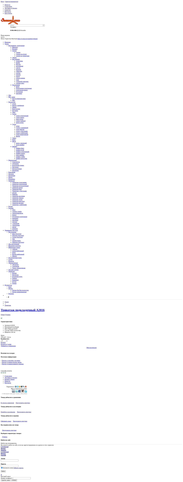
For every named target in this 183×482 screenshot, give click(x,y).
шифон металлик (21, 158)
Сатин (14, 114)
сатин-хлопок (20, 78)
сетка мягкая (20, 129)
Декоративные (13, 263)
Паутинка (15, 167)
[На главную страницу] (91, 20)
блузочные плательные (19, 216)
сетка (17, 126)
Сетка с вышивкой (22, 128)
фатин (18, 136)
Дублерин (15, 163)
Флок (14, 252)
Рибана (14, 278)
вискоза (18, 69)
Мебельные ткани (14, 247)
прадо (18, 76)
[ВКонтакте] (16, 386)
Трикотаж (11, 181)
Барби (18, 62)
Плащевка (11, 179)
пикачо (18, 74)
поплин (14, 222)
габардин (19, 71)
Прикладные (12, 160)
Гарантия (8, 10)
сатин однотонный (22, 116)
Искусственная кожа (19, 98)
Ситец (10, 259)
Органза (11, 174)
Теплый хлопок (13, 270)
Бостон (18, 64)
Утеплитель (16, 162)
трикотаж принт (17, 187)
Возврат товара (9, 379)
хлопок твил (20, 83)
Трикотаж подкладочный (20, 186)
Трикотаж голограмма (19, 182)
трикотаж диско (17, 199)
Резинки (11, 293)
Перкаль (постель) (18, 242)
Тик (13, 239)
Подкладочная (17, 169)
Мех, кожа (11, 97)
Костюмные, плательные (16, 45)
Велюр (14, 273)
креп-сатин (19, 119)
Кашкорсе (15, 280)
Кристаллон (16, 109)
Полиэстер (11, 102)
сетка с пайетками (22, 133)
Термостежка (16, 240)
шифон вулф (20, 150)
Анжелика (19, 61)
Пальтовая (11, 175)
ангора (14, 193)
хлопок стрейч (17, 211)
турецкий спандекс (22, 81)
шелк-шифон (20, 145)
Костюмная (16, 59)
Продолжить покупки (23, 403)
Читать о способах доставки (11, 360)
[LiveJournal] (24, 386)
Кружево (15, 110)
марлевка (19, 93)
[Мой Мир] (22, 386)
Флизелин (15, 170)
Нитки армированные (19, 292)
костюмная (19, 66)
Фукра (10, 206)
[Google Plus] (26, 386)
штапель (15, 228)
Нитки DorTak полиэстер (20, 290)
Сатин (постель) (17, 237)
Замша (14, 107)
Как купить (8, 13)
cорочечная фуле (17, 213)
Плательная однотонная (24, 88)
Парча (10, 177)
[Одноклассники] (20, 386)
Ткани (7, 44)
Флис (14, 139)
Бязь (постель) (16, 234)
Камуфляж (11, 172)
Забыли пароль (18, 468)
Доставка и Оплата (11, 8)
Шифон (14, 146)
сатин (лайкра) (21, 121)
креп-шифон (20, 155)
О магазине (8, 6)
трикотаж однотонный (19, 184)
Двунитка (15, 264)
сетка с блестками (22, 131)
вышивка (15, 218)
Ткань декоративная (18, 268)
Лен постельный (13, 244)
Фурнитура (8, 285)
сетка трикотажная (22, 134)
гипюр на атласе (21, 54)
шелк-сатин (20, 122)
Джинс (14, 57)
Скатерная (15, 266)
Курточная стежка (18, 165)
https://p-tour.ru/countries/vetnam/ (27, 39)
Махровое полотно (14, 246)
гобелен (14, 249)
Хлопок (10, 208)
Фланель (11, 261)
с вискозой (15, 223)
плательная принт (22, 90)
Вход (2, 1)
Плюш (14, 283)
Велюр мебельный (18, 254)
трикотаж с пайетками (19, 204)
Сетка (14, 124)
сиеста (18, 68)
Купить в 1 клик (6, 344)
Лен (9, 95)
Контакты (8, 11)
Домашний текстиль (11, 230)
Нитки (10, 288)
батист (14, 215)
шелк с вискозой (21, 143)
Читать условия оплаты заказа (11, 362)
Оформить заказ (6, 421)
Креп (17, 86)
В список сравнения (7, 403)
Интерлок (15, 275)
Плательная (16, 85)
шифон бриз (20, 148)
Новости (7, 5)
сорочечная (16, 225)
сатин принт (20, 117)
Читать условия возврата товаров (13, 364)
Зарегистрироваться (11, 1)
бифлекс (15, 194)
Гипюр (14, 51)
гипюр (18, 52)
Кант (10, 287)
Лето (13, 210)
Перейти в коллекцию (8, 412)
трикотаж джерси (17, 198)
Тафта (14, 138)
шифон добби (20, 157)
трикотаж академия (18, 196)
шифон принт (20, 153)
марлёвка (15, 220)
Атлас (14, 104)
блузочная (19, 92)
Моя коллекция (91, 347)
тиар (17, 80)
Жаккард (15, 47)
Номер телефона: (7, 478)
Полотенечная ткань (15, 258)
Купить (3, 342)
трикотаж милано (18, 203)
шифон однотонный (22, 151)
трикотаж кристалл (18, 201)
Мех (13, 100)
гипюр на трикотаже (22, 56)
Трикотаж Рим (17, 189)
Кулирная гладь (17, 276)
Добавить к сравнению (8, 346)
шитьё (14, 227)
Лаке (13, 112)
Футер (14, 281)
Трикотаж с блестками (19, 191)
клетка (18, 73)
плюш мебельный (18, 251)
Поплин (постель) (18, 235)
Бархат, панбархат (18, 105)
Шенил (14, 256)
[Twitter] (18, 386)
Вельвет (14, 49)
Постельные (12, 232)
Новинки (8, 42)
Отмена (4, 437)
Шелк (14, 141)
